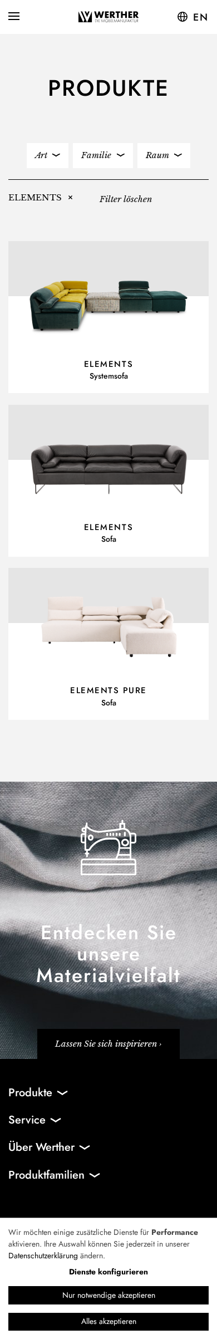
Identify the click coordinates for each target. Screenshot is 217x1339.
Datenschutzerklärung (43, 1255)
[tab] (47, 155)
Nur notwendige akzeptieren (108, 1295)
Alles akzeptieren (108, 1321)
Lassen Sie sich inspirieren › (108, 1043)
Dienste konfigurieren (108, 1271)
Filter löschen (126, 199)
